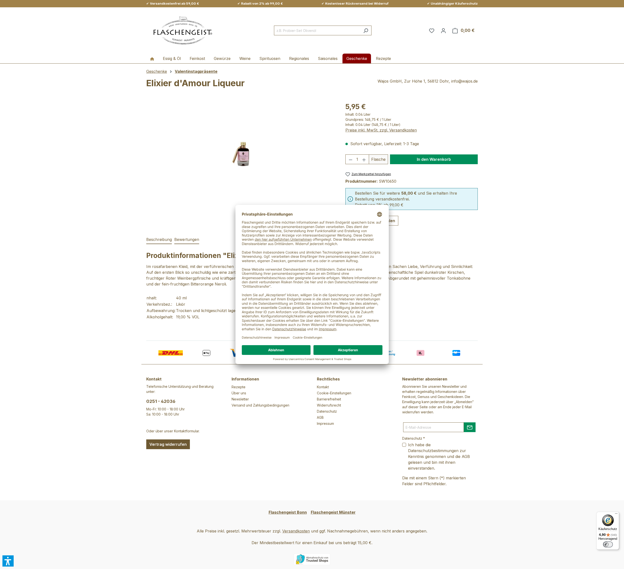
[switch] (608, 544)
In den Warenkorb (434, 159)
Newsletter (240, 399)
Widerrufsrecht (329, 405)
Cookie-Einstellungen (334, 393)
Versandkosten (296, 531)
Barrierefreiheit (329, 399)
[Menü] (616, 515)
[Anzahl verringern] (350, 159)
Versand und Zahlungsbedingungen (260, 405)
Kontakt (323, 387)
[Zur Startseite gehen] (182, 30)
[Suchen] (365, 30)
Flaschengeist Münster (333, 512)
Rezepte (238, 387)
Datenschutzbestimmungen (433, 450)
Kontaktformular (186, 431)
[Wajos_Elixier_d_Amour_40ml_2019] (240, 154)
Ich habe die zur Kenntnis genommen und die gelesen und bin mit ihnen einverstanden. (439, 456)
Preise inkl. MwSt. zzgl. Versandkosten (381, 130)
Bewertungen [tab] (186, 239)
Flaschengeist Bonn (288, 512)
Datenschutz (327, 411)
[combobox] (317, 30)
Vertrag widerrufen (168, 444)
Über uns (239, 393)
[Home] (152, 58)
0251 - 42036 (161, 401)
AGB (320, 417)
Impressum (325, 423)
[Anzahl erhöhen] (364, 159)
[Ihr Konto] (443, 30)
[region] (241, 154)
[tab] (159, 239)
